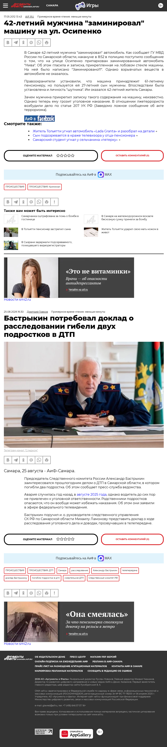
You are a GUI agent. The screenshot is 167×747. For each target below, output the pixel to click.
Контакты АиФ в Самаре (127, 666)
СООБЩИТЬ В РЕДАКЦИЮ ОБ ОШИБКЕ (110, 671)
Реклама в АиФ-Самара (107, 661)
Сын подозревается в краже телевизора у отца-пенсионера (84, 135)
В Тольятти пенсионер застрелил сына (46, 229)
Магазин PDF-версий (103, 657)
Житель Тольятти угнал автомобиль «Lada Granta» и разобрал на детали (94, 131)
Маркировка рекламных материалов (59, 671)
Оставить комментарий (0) (132, 155)
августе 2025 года (92, 494)
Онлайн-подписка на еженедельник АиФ (61, 661)
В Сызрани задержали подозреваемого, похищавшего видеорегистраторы (46, 244)
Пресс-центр (78, 657)
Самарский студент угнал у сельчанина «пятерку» (75, 140)
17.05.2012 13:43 (13, 16)
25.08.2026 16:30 (14, 311)
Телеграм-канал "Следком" (21, 450)
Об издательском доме (50, 657)
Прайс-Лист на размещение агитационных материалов (71, 666)
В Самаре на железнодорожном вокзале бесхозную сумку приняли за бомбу (127, 218)
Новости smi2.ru (17, 299)
